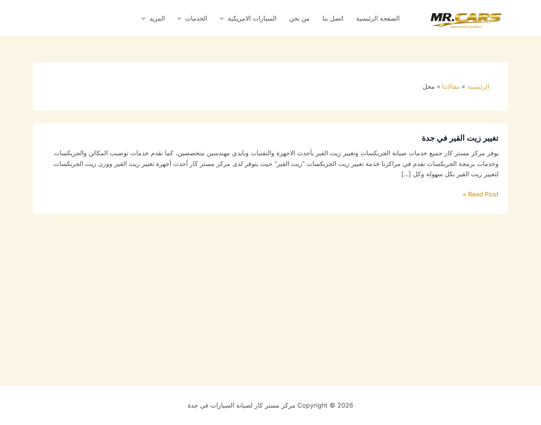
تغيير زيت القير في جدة (460, 138)
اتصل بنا (332, 18)
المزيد (157, 18)
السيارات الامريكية (252, 18)
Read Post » (481, 193)
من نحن (299, 18)
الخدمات (196, 18)
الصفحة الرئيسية (378, 18)
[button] (224, 18)
